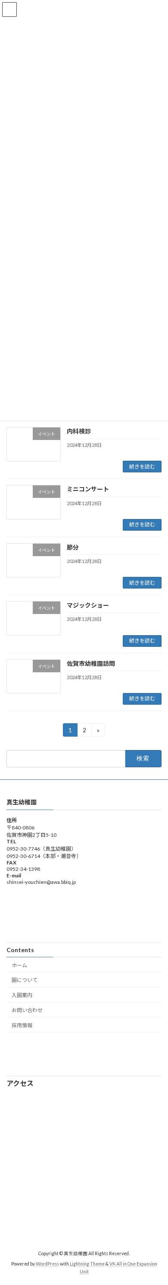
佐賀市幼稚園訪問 (91, 663)
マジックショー (88, 605)
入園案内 (22, 995)
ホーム (19, 965)
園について (24, 980)
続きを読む (142, 466)
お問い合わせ (27, 1010)
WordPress (47, 1264)
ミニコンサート (88, 489)
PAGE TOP (155, 1237)
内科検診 (79, 431)
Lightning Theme (87, 1264)
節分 (73, 547)
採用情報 (22, 1025)
